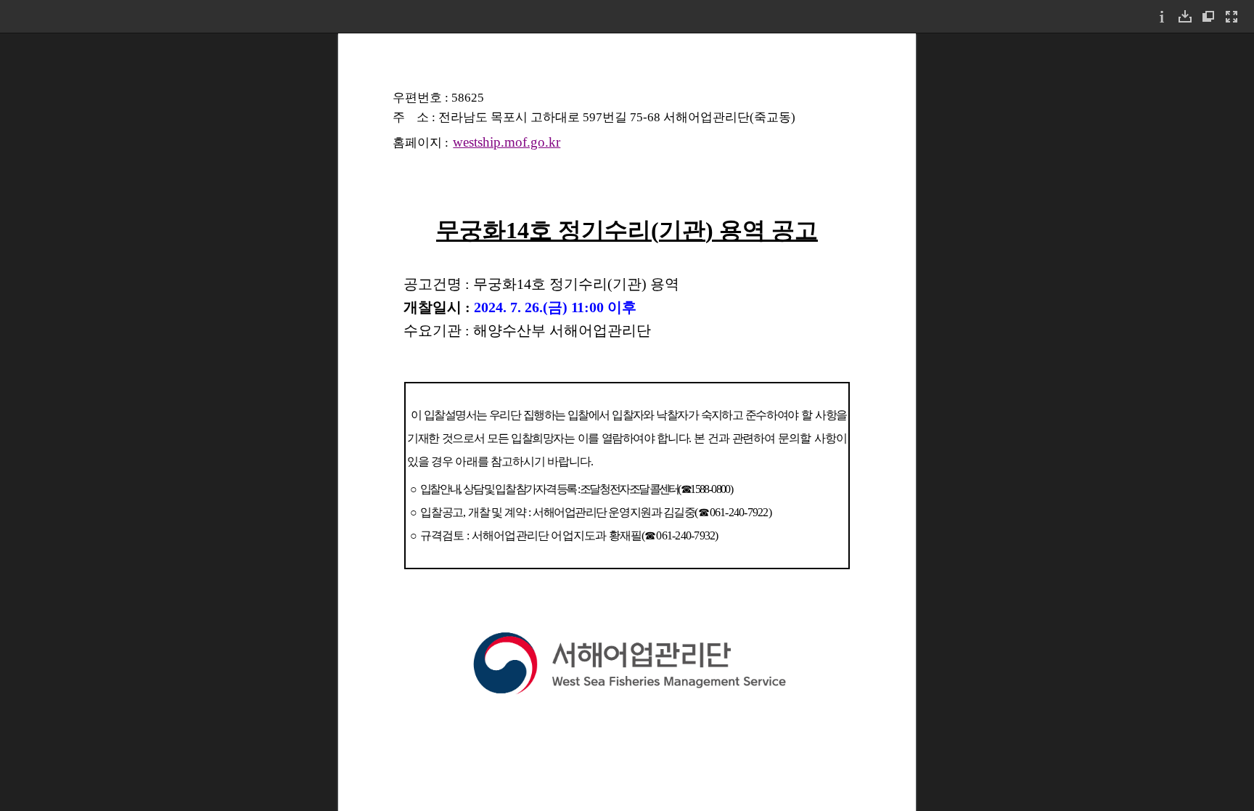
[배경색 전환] (1208, 16)
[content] (627, 422)
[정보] (1161, 16)
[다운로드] (1185, 16)
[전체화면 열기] (1231, 16)
